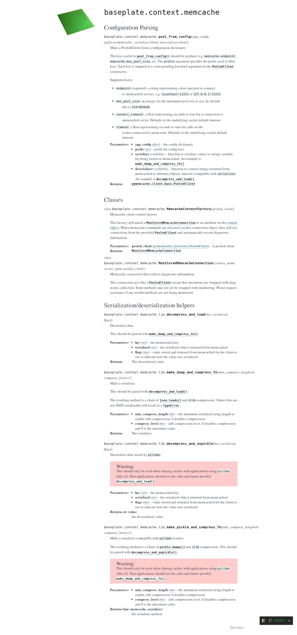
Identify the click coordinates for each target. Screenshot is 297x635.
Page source (236, 627)
